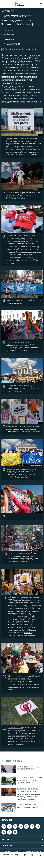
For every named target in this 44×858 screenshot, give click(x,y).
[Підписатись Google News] (9, 826)
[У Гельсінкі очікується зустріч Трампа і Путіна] (8, 807)
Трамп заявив (22, 733)
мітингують (33, 55)
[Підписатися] (15, 832)
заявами (28, 633)
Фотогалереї (8, 11)
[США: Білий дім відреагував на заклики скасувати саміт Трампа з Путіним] (8, 781)
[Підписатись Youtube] (20, 826)
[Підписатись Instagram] (26, 826)
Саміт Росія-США (15, 728)
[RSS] (3, 832)
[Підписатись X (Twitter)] (15, 826)
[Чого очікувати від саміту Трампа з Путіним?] (8, 769)
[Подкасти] (32, 855)
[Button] (8, 40)
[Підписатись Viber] (32, 826)
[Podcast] (9, 832)
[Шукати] (40, 855)
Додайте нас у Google (10, 855)
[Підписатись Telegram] (37, 826)
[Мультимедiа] (24, 855)
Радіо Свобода (7, 34)
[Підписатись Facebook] (3, 826)
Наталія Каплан (33, 102)
